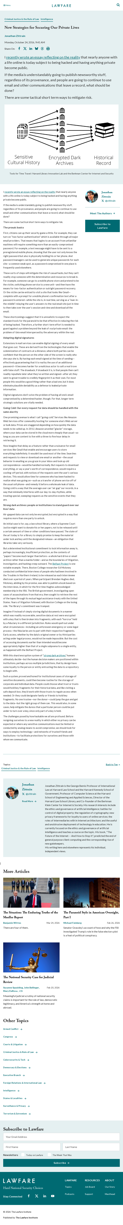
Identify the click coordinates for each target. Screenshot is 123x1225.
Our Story (110, 1186)
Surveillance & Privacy (15, 1106)
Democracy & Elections (16, 1067)
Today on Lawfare (34, 1155)
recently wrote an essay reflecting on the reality (43, 57)
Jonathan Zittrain (14, 35)
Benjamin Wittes (12, 922)
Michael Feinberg (72, 922)
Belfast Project (60, 563)
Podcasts (69, 1194)
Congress (9, 1036)
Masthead (110, 1194)
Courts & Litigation (14, 1044)
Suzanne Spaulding (13, 987)
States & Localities (13, 1098)
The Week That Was (62, 1155)
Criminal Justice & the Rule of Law (21, 19)
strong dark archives (55, 655)
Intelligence (47, 19)
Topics (68, 1186)
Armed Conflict (11, 1029)
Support (89, 1194)
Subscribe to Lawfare (102, 226)
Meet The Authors (101, 213)
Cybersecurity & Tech (15, 1059)
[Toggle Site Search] (118, 5)
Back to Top (112, 764)
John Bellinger (31, 987)
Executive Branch (13, 1075)
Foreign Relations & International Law (23, 1083)
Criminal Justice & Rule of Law (19, 1052)
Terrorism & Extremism (16, 1113)
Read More (27, 801)
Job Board (90, 1186)
